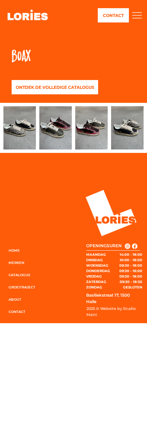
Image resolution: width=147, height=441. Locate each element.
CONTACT (17, 312)
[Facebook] (134, 246)
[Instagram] (127, 246)
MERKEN (16, 263)
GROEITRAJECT (22, 287)
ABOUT (15, 299)
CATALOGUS (19, 275)
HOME (14, 250)
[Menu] (137, 15)
